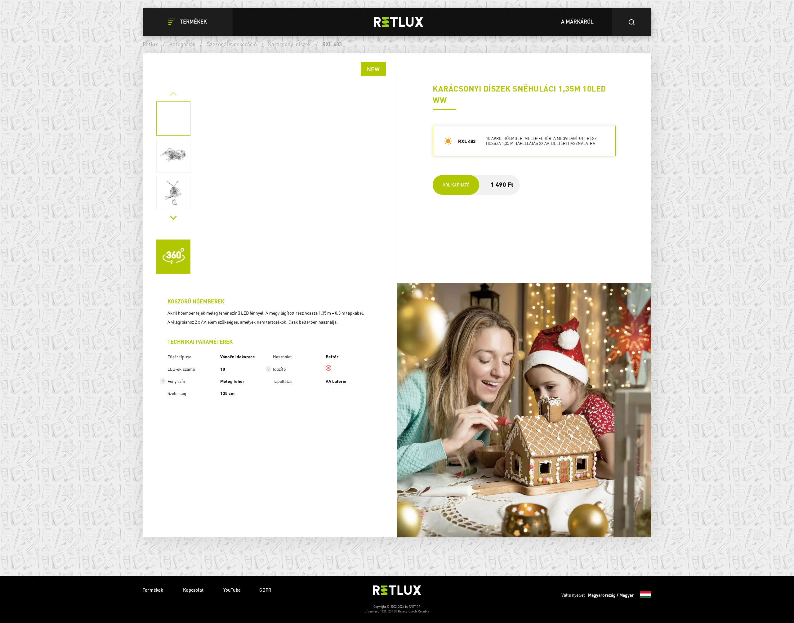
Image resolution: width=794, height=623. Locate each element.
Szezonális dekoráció (232, 44)
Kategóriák (182, 44)
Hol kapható (456, 184)
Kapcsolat (194, 590)
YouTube (232, 590)
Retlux (150, 44)
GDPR (265, 590)
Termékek (153, 590)
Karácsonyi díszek (289, 44)
